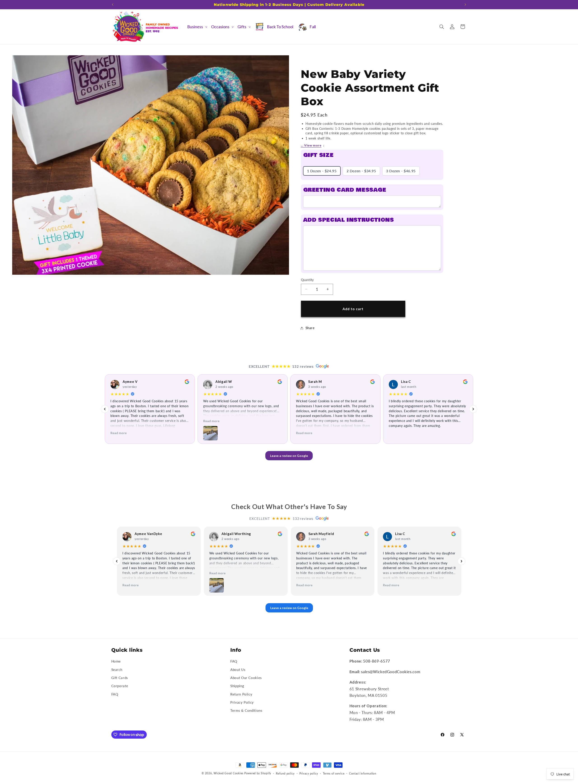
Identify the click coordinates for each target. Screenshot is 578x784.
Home (116, 661)
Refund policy (285, 773)
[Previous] (105, 409)
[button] (441, 26)
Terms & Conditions (246, 710)
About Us (237, 670)
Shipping (237, 686)
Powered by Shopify (257, 773)
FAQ (114, 694)
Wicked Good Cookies (228, 773)
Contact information (362, 773)
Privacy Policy (242, 702)
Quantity (307, 280)
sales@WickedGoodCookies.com (390, 671)
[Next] (473, 409)
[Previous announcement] (113, 4)
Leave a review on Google (289, 456)
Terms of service (334, 773)
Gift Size (318, 155)
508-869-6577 (376, 661)
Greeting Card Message (344, 190)
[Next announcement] (465, 4)
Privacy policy (308, 773)
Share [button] (310, 328)
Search (116, 670)
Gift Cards (119, 678)
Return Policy (241, 694)
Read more (118, 433)
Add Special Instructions (348, 220)
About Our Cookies (246, 678)
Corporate (119, 686)
